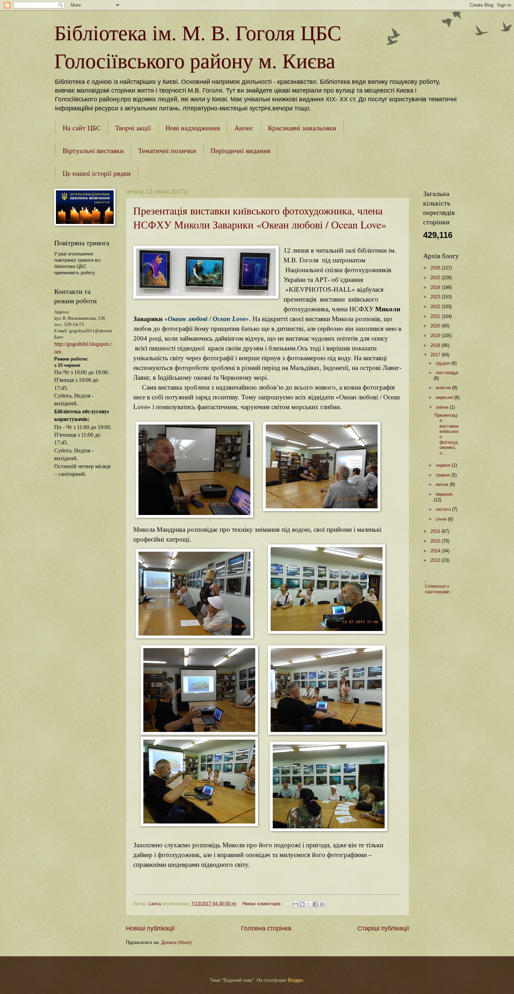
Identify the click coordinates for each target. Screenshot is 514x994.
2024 (436, 287)
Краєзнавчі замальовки (302, 127)
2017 (436, 354)
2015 (436, 541)
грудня (443, 363)
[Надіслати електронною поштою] (295, 904)
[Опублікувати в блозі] (302, 904)
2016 (436, 531)
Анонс (244, 127)
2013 (436, 560)
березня (444, 494)
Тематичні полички (167, 150)
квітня (443, 484)
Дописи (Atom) (176, 942)
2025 (436, 277)
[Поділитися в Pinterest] (322, 904)
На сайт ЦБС (82, 127)
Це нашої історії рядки (97, 173)
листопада (447, 372)
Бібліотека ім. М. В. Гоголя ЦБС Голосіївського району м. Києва (197, 46)
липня (443, 407)
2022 (436, 306)
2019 (436, 335)
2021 (436, 316)
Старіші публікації (383, 928)
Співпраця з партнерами (437, 589)
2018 (436, 345)
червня (444, 465)
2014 (436, 550)
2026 (436, 267)
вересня (445, 397)
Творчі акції (133, 127)
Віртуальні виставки (93, 150)
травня (443, 475)
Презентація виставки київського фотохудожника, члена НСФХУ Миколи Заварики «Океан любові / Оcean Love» (259, 217)
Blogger (295, 980)
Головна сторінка (266, 928)
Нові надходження (192, 127)
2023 (436, 296)
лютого (444, 509)
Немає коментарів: (262, 903)
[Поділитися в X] (308, 904)
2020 (436, 325)
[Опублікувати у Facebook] (315, 904)
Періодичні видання (240, 150)
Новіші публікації (150, 928)
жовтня (444, 387)
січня (442, 519)
